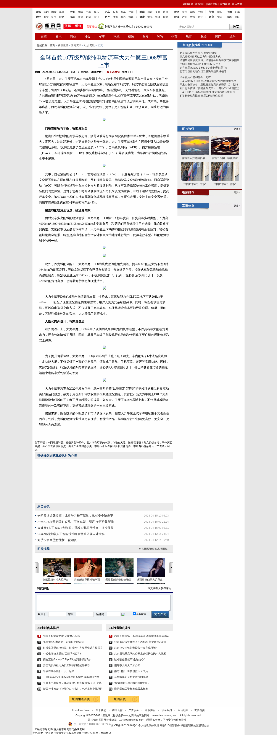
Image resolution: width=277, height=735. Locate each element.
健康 (142, 16)
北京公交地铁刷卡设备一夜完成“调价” (136, 647)
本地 (116, 36)
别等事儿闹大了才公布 (127, 665)
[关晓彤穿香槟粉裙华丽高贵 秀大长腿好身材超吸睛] (89, 567)
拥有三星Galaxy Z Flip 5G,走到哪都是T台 (67, 659)
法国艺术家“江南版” (195, 184)
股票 (46, 16)
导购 (131, 11)
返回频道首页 (81, 699)
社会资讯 (89, 45)
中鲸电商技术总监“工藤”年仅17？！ (63, 653)
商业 (73, 36)
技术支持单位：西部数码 (96, 733)
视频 (229, 11)
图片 (145, 36)
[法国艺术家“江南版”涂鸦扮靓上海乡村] (194, 171)
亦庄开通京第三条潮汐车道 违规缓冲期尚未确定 (141, 636)
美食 (211, 11)
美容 (157, 11)
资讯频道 (63, 45)
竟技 (200, 16)
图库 (237, 11)
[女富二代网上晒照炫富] (225, 145)
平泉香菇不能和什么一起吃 (58, 671)
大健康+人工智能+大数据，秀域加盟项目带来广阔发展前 (75, 528)
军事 (61, 11)
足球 (88, 16)
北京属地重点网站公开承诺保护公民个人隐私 (140, 653)
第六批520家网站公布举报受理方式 (63, 641)
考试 (219, 16)
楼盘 (115, 16)
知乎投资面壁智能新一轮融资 (57, 540)
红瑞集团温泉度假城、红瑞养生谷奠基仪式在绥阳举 (72, 647)
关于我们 (101, 710)
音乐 (96, 11)
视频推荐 (188, 192)
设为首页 (225, 3)
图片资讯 (188, 129)
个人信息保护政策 (148, 725)
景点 (184, 11)
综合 (96, 16)
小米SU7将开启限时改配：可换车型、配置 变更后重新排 (75, 521)
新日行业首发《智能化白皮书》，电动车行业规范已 (72, 688)
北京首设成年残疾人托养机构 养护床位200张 (140, 641)
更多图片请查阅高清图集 (153, 548)
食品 (150, 16)
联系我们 (200, 3)
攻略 (192, 11)
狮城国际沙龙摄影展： (195, 158)
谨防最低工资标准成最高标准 (131, 688)
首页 (44, 36)
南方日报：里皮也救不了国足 (131, 671)
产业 (184, 16)
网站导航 (212, 3)
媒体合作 (117, 710)
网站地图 (183, 710)
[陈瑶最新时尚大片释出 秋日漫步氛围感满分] (58, 567)
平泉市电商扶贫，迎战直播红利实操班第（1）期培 (72, 682)
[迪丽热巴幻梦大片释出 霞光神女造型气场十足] (152, 567)
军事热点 (188, 205)
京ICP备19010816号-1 (124, 725)
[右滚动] (171, 567)
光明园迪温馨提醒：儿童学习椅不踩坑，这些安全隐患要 (75, 515)
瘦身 (165, 11)
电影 (88, 11)
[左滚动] (37, 567)
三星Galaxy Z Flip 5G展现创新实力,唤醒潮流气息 (71, 677)
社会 (87, 36)
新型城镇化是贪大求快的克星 (131, 677)
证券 (53, 16)
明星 (80, 11)
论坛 (229, 16)
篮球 (80, 16)
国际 (53, 11)
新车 (123, 11)
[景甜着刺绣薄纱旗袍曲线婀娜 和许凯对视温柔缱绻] (121, 567)
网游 (192, 16)
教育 (211, 16)
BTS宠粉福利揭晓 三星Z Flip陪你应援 (201, 95)
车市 (115, 11)
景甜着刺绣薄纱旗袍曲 (118, 579)
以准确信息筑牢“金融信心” (129, 659)
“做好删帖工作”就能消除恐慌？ (132, 682)
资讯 (38, 11)
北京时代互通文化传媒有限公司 (63, 733)
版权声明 (150, 710)
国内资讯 (76, 45)
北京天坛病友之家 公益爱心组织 (61, 636)
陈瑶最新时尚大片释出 (56, 579)
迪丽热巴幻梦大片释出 (150, 579)
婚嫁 (131, 16)
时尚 (142, 11)
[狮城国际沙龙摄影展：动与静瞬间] (194, 145)
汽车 (107, 11)
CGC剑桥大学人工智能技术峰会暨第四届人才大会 (71, 534)
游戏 (176, 16)
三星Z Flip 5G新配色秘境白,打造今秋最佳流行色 (207, 92)
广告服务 (134, 710)
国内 (46, 11)
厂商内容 (83, 72)
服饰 (150, 11)
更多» (237, 128)
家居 (123, 16)
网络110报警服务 (170, 725)
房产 (107, 16)
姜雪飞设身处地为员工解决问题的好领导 (66, 665)
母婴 (165, 16)
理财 (61, 16)
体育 (73, 16)
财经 (38, 16)
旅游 (176, 11)
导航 (237, 16)
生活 (200, 11)
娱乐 (73, 11)
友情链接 (199, 710)
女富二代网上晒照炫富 (225, 158)
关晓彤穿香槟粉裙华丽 (87, 579)
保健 (157, 16)
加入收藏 (237, 3)
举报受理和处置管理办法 (194, 725)
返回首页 (188, 3)
